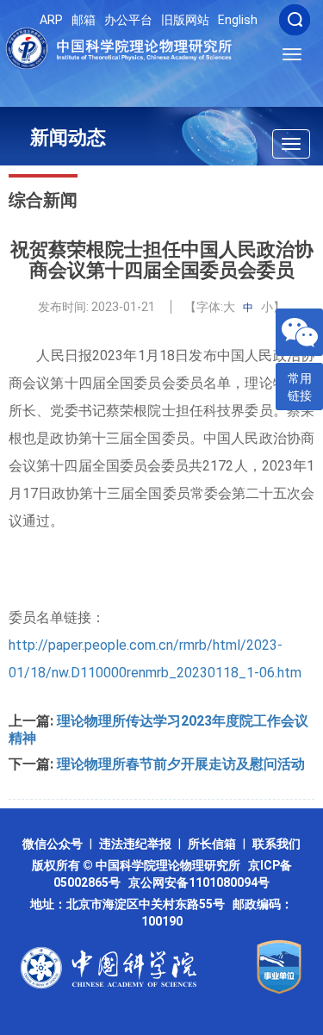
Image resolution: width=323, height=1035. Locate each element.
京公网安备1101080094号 (199, 882)
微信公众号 (52, 844)
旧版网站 (185, 20)
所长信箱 (212, 844)
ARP (51, 20)
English (238, 20)
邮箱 (83, 20)
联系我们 (276, 844)
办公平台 (128, 20)
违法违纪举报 (135, 844)
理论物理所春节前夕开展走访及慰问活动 (181, 764)
